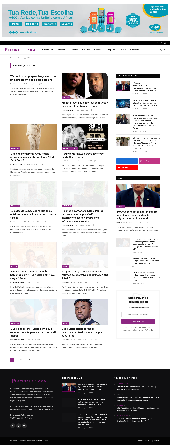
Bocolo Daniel (122, 415)
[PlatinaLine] (20, 49)
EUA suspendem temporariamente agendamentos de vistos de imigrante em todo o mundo (144, 86)
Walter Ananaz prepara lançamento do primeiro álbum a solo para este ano (33, 78)
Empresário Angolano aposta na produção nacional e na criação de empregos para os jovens (138, 398)
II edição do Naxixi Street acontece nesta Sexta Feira (83, 155)
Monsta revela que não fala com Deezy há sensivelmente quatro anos (85, 104)
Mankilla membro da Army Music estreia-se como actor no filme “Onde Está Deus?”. (32, 157)
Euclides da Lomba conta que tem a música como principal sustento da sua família (33, 214)
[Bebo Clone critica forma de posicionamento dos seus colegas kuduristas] (85, 312)
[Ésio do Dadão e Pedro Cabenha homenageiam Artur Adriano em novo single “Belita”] (33, 255)
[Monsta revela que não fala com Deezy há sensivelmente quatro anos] (85, 86)
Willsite (157, 441)
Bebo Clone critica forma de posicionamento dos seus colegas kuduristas (82, 332)
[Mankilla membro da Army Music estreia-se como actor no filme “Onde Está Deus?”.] (33, 137)
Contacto (134, 50)
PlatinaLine (47, 50)
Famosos (61, 50)
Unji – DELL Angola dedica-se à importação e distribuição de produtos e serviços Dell (134, 420)
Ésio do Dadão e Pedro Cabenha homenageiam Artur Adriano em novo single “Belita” (32, 275)
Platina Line (17, 84)
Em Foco (86, 50)
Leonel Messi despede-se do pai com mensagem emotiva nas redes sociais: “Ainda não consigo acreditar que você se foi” (146, 244)
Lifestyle (98, 50)
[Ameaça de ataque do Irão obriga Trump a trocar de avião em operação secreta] (123, 261)
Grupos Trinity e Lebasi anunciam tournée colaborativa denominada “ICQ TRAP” (85, 275)
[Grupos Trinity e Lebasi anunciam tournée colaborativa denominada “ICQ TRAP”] (85, 255)
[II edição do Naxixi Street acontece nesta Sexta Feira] (85, 137)
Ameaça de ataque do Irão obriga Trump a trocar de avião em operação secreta (145, 260)
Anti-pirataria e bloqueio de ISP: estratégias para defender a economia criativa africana (145, 102)
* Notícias (67, 206)
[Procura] (165, 50)
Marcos (120, 405)
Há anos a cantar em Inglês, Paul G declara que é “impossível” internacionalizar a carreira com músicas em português (82, 216)
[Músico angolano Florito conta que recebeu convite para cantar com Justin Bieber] (33, 312)
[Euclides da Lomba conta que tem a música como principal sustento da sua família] (33, 194)
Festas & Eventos (70, 148)
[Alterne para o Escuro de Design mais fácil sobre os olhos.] (161, 50)
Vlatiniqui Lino (122, 384)
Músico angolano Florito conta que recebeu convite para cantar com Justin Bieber (33, 332)
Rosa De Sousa (18, 282)
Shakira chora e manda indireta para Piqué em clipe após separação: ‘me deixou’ (137, 388)
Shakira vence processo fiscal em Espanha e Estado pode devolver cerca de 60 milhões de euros (146, 276)
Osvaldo (122, 222)
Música (75, 50)
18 (29, 360)
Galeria (122, 50)
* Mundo (120, 206)
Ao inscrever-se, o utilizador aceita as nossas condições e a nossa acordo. (138, 330)
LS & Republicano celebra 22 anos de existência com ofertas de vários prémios (138, 409)
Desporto (111, 50)
